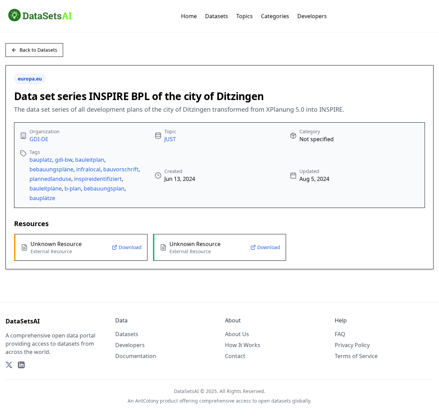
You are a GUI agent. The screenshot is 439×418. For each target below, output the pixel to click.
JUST (170, 139)
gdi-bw (63, 159)
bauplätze (42, 198)
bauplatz (40, 159)
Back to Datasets (38, 50)
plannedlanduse (50, 179)
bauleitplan (89, 159)
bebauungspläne (51, 169)
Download (130, 247)
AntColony (146, 400)
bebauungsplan (104, 188)
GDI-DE (38, 139)
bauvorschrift (121, 169)
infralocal (88, 169)
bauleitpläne (45, 188)
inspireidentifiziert (98, 179)
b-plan (72, 188)
